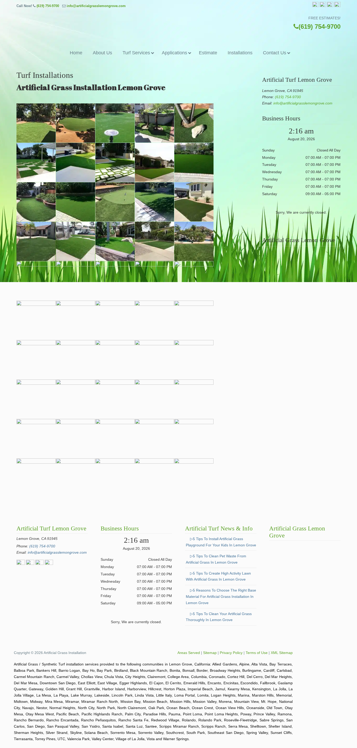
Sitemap (210, 653)
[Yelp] (330, 6)
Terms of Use (257, 653)
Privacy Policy (231, 653)
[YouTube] (337, 6)
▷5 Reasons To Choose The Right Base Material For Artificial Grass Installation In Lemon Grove (221, 596)
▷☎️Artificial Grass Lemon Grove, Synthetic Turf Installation (178, 24)
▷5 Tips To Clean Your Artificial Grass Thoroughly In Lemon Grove (219, 617)
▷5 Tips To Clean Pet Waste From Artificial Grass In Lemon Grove (216, 559)
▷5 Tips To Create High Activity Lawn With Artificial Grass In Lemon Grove (218, 576)
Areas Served (188, 653)
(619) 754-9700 (48, 6)
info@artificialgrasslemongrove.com (96, 6)
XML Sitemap (282, 653)
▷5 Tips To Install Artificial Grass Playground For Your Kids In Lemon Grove (221, 542)
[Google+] (323, 6)
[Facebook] (315, 6)
